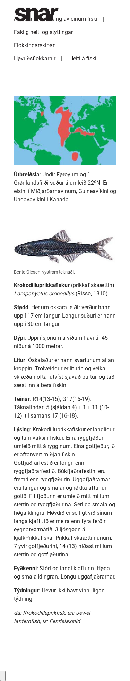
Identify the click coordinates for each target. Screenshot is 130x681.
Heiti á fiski (82, 58)
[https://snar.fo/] (33, 14)
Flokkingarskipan (35, 45)
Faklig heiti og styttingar (43, 32)
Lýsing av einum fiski (71, 19)
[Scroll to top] (114, 665)
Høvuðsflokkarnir (34, 58)
